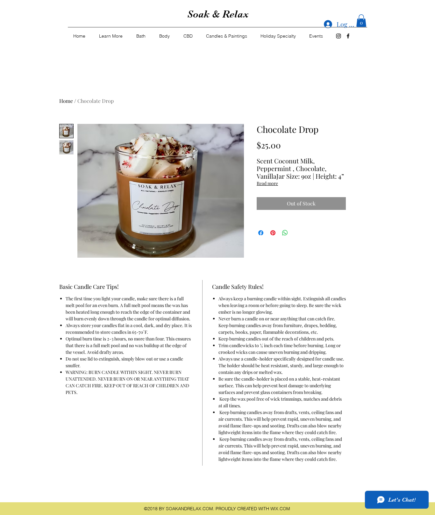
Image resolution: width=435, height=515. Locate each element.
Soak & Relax (218, 14)
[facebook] (348, 36)
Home (66, 100)
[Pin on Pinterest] (273, 233)
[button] (361, 20)
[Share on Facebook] (261, 233)
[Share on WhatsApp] (285, 233)
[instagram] (338, 36)
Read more (267, 183)
